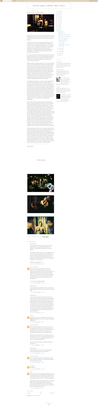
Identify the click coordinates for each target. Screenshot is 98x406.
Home (41, 393)
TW (30, 315)
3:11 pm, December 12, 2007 (37, 322)
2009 (59, 26)
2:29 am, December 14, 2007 (37, 362)
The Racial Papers (58, 61)
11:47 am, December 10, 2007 (37, 282)
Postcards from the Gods (49, 5)
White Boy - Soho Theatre (60, 69)
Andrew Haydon (33, 267)
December (61, 31)
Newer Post (29, 393)
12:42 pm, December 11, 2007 (37, 292)
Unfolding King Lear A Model (65, 94)
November (61, 48)
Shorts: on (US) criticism (64, 77)
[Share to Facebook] (46, 237)
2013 (59, 19)
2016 (59, 14)
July (60, 55)
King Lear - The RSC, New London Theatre (63, 40)
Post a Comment (30, 391)
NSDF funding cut (61, 33)
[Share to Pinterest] (48, 237)
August (60, 53)
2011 (59, 23)
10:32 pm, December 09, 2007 (37, 263)
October (60, 49)
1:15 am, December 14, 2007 (37, 353)
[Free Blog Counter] (49, 404)
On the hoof (57, 86)
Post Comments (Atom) (36, 395)
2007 (59, 30)
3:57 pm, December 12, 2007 (37, 345)
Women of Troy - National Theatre (64, 36)
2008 (59, 28)
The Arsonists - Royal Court (63, 38)
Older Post (52, 393)
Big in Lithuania (61, 43)
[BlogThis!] (44, 237)
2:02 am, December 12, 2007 (37, 312)
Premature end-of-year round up (64, 34)
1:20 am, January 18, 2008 (36, 388)
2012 (59, 21)
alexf (31, 365)
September (61, 51)
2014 (59, 17)
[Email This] (43, 237)
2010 (59, 24)
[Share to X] (45, 237)
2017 (59, 12)
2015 (59, 16)
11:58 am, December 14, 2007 (37, 369)
